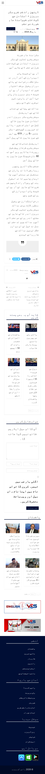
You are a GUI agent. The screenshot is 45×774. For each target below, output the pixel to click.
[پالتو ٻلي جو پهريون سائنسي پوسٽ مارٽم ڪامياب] (31, 328)
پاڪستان (31, 649)
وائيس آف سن (30, 688)
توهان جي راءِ (29, 713)
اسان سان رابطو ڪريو (26, 708)
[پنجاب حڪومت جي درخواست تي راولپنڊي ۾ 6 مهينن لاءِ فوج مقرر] (32, 563)
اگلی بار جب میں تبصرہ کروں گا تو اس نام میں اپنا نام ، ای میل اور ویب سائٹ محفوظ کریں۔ (22, 491)
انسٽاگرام (30, 742)
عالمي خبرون (29, 654)
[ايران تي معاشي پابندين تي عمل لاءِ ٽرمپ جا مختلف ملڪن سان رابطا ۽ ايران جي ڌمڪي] (14, 362)
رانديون (31, 664)
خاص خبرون (11, 29)
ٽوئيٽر (32, 737)
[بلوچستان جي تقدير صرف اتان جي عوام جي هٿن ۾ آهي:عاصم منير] (13, 563)
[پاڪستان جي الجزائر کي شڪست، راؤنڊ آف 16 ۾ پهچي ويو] (14, 328)
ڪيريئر (32, 703)
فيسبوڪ (32, 727)
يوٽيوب (29, 731)
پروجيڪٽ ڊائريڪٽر (27, 698)
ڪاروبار (31, 659)
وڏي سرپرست (30, 693)
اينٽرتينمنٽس (28, 669)
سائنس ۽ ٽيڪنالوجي (27, 674)
